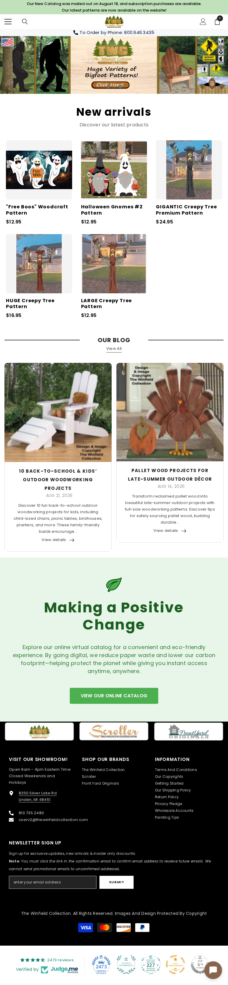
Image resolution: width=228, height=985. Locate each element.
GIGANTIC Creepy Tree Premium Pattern (186, 210)
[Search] (24, 21)
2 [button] (114, 86)
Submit (116, 882)
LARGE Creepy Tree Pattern (106, 304)
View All (114, 348)
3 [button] (120, 86)
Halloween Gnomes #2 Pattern (112, 210)
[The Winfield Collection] (39, 731)
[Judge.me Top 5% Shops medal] (200, 964)
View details (54, 540)
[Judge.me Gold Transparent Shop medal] (175, 964)
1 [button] (108, 86)
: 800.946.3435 (138, 32)
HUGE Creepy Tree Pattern (30, 304)
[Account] (203, 21)
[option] (114, 65)
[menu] (8, 21)
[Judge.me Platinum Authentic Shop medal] (126, 964)
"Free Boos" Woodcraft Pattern (37, 210)
